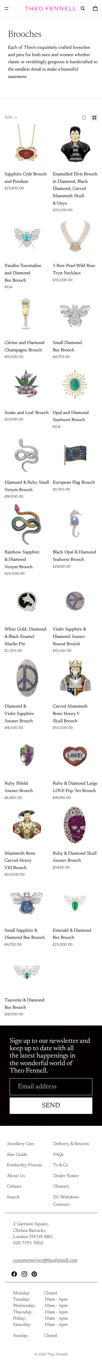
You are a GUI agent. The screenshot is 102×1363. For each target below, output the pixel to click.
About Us (16, 1176)
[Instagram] (24, 1274)
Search (13, 1197)
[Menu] (6, 8)
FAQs (58, 1154)
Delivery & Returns (71, 1144)
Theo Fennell (57, 1354)
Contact (14, 1186)
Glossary (61, 1186)
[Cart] (95, 8)
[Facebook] (14, 1274)
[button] (11, 117)
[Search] (82, 8)
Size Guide (17, 1154)
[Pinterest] (34, 1274)
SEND (51, 1105)
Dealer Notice (66, 1176)
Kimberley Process (24, 1165)
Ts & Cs (60, 1165)
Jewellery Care (20, 1144)
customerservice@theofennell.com (45, 1260)
